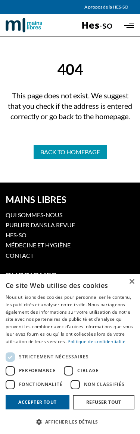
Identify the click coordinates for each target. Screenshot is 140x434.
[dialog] (70, 354)
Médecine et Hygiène (38, 244)
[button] (70, 421)
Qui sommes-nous (34, 214)
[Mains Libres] (36, 25)
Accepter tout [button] (37, 402)
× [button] (131, 282)
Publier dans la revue (40, 224)
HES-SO (16, 234)
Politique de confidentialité (96, 341)
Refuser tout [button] (103, 402)
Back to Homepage (70, 151)
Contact (20, 255)
